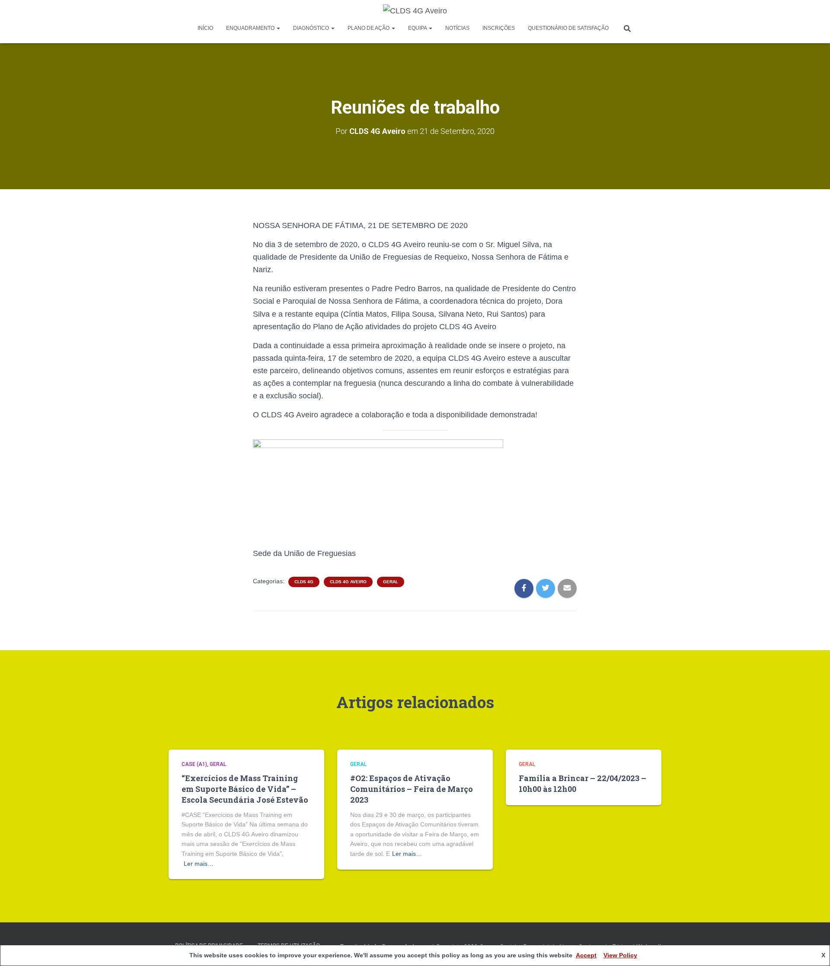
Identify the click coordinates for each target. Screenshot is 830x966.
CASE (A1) (194, 764)
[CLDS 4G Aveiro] (415, 10)
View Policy (620, 955)
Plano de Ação (369, 28)
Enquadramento (251, 28)
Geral (390, 581)
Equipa (418, 28)
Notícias (457, 28)
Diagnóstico (311, 28)
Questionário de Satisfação (568, 28)
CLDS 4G (303, 581)
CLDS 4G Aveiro (348, 581)
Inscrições (498, 28)
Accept (586, 955)
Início (205, 28)
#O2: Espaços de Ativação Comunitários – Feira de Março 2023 (411, 789)
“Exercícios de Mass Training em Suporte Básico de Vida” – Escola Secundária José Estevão (245, 789)
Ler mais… (199, 863)
